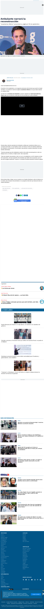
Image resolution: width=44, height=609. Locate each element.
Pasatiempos (25, 564)
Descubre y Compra (27, 548)
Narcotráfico (3, 550)
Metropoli (3, 548)
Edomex (24, 534)
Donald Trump (4, 546)
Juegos (24, 563)
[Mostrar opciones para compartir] (43, 5)
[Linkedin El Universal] (40, 580)
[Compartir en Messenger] (23, 195)
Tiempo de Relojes (5, 583)
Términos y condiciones (27, 603)
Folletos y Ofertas (26, 549)
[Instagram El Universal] (34, 580)
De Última (3, 579)
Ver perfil (9, 81)
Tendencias (3, 561)
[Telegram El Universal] (23, 580)
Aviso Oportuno (26, 551)
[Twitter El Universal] (28, 580)
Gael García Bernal (6, 188)
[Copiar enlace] (25, 195)
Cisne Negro (3, 585)
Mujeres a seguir (4, 537)
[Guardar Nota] (27, 195)
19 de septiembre (15, 188)
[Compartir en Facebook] (17, 195)
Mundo (2, 545)
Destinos (2, 569)
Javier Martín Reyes (6, 286)
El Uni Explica (4, 541)
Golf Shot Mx (4, 293)
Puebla (24, 537)
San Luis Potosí (26, 541)
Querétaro (25, 540)
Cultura (2, 559)
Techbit (2, 565)
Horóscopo (25, 566)
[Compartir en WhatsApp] (21, 195)
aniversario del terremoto (26, 188)
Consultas (3, 572)
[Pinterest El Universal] (37, 580)
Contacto (35, 603)
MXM (2, 564)
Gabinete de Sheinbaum (3, 543)
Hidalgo (24, 538)
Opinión (3, 284)
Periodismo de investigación (4, 539)
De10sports (25, 559)
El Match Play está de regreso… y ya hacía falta (15, 295)
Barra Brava (4, 300)
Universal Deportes (5, 556)
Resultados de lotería (26, 568)
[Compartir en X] (19, 195)
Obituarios (25, 553)
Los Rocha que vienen (8, 288)
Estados (2, 549)
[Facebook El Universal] (26, 580)
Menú (2, 567)
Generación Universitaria (25, 556)
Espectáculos (10, 77)
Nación (2, 534)
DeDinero (24, 560)
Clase (2, 575)
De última (3, 568)
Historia (8, 603)
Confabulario (3, 560)
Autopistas (3, 571)
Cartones (3, 553)
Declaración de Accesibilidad (16, 603)
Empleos (24, 552)
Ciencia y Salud (4, 563)
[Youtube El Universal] (32, 580)
